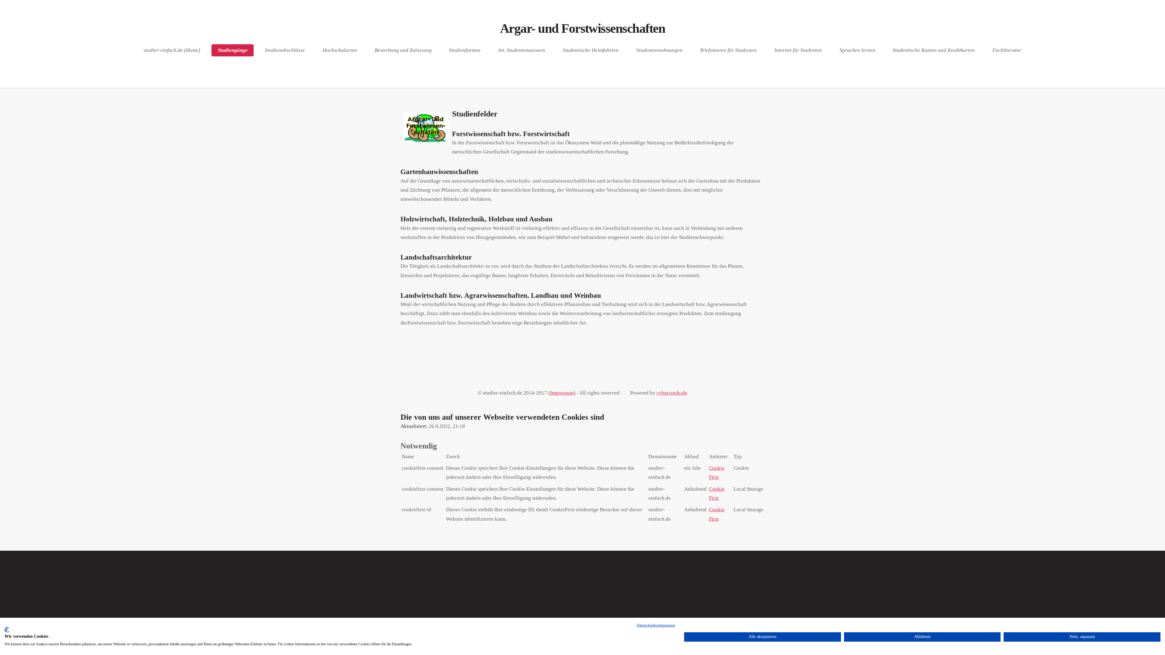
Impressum (562, 393)
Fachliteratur (1006, 50)
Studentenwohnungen (659, 50)
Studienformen (465, 50)
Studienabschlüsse (285, 50)
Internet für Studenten (798, 50)
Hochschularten (339, 50)
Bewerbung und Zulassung (403, 50)
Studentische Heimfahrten (591, 50)
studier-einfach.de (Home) (172, 50)
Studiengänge (233, 50)
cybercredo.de (672, 393)
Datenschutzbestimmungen (656, 625)
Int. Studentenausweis (521, 50)
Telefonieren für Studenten (728, 50)
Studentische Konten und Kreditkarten (934, 50)
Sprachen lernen (857, 50)
